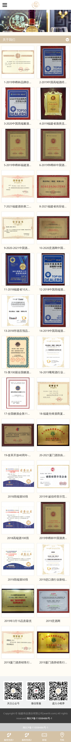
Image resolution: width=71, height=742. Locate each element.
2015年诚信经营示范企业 (55, 496)
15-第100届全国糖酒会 (18, 372)
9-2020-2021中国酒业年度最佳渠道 (25, 248)
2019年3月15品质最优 (18, 621)
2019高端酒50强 (18, 579)
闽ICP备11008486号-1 (39, 718)
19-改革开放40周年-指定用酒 (22, 455)
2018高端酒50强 (18, 496)
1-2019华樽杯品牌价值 (18, 82)
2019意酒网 (53, 621)
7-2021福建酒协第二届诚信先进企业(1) (28, 206)
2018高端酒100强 (18, 538)
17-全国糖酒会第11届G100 (20, 413)
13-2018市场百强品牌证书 (20, 331)
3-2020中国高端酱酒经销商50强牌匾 (26, 123)
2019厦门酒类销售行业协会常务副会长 (28, 662)
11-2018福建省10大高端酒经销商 (24, 289)
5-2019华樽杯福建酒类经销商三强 (25, 165)
